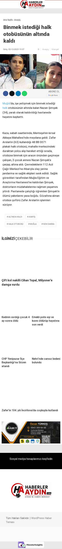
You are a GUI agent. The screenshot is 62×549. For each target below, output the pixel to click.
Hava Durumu (12, 39)
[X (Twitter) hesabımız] (20, 543)
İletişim (9, 42)
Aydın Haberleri (13, 25)
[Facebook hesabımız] (10, 543)
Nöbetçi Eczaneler (14, 49)
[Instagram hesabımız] (29, 543)
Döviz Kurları (11, 36)
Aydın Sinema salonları (17, 32)
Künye (8, 46)
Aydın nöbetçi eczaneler (17, 29)
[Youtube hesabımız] (39, 543)
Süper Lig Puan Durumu (17, 53)
